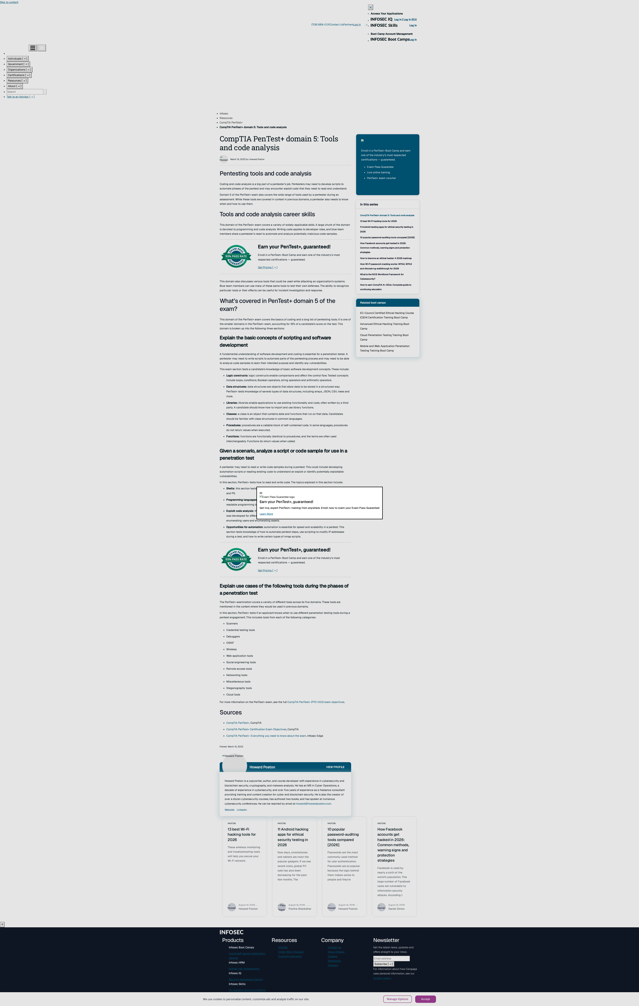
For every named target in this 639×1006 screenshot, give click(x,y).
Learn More (286, 514)
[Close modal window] (261, 493)
